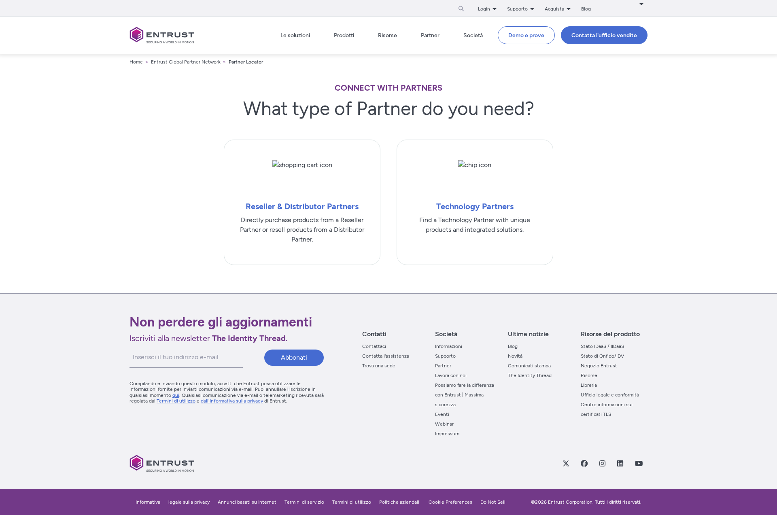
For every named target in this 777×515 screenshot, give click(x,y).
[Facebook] (584, 463)
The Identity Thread (530, 375)
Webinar (444, 424)
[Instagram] (602, 463)
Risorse (589, 375)
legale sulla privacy (189, 502)
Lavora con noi (451, 375)
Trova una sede (378, 366)
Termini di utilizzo (176, 401)
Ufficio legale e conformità (610, 395)
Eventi (442, 414)
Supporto (445, 356)
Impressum (447, 434)
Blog (586, 9)
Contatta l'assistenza (385, 356)
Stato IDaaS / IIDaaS (602, 346)
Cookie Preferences (450, 502)
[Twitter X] (566, 463)
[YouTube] (638, 463)
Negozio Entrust (599, 366)
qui (175, 395)
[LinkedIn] (620, 463)
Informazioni (448, 346)
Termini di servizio (304, 502)
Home (136, 62)
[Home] (162, 35)
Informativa (148, 502)
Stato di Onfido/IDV (602, 356)
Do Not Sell (492, 502)
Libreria (589, 385)
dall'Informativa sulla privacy (232, 401)
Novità (515, 356)
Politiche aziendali (399, 502)
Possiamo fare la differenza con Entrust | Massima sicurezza (464, 394)
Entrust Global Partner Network (186, 62)
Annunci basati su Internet (247, 502)
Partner (443, 366)
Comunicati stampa (529, 366)
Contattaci (374, 346)
